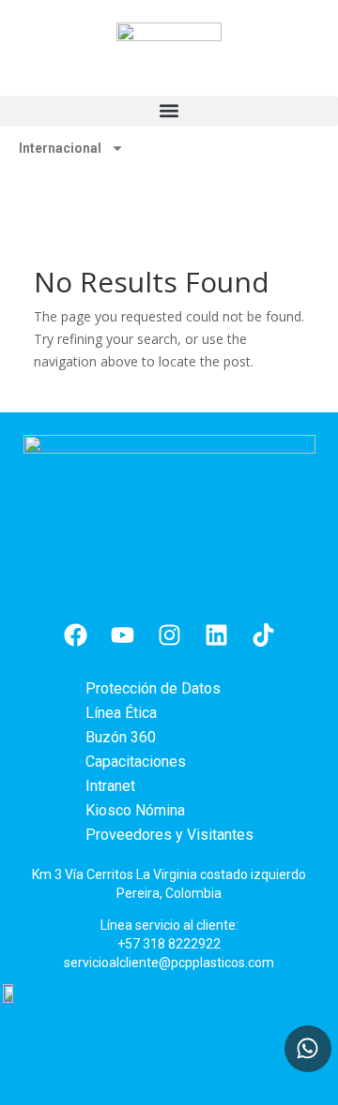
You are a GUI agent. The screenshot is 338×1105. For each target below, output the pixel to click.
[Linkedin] (215, 635)
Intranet (110, 786)
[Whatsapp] (307, 1048)
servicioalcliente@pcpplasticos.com (169, 962)
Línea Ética (121, 713)
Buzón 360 (120, 737)
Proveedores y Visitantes (169, 835)
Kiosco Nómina (135, 810)
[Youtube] (122, 635)
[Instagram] (169, 635)
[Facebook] (75, 635)
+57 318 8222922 (169, 943)
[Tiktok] (262, 635)
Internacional (60, 148)
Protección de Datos (153, 688)
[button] (169, 111)
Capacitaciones (135, 761)
